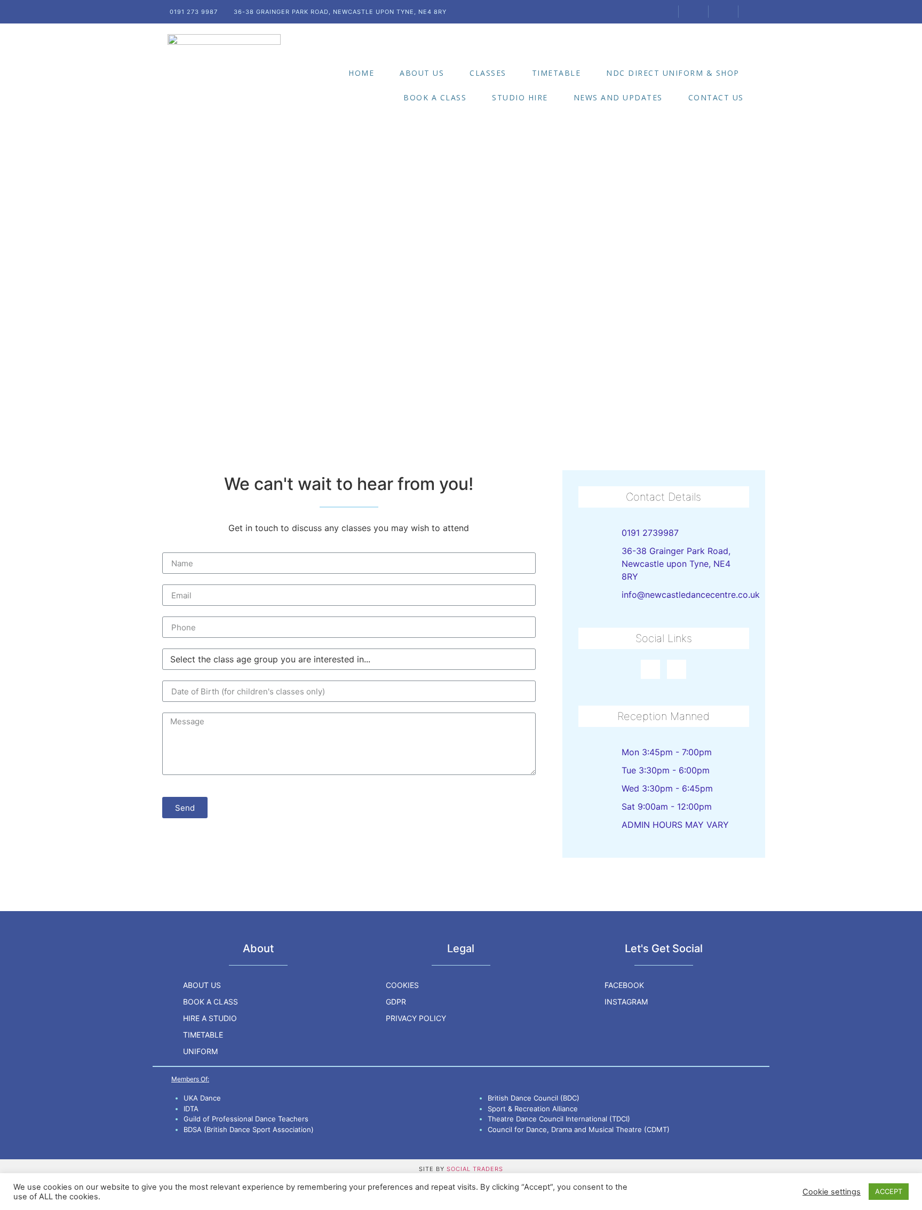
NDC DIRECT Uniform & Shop (673, 73)
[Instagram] (676, 669)
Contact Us (716, 97)
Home (361, 73)
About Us (422, 73)
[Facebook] (650, 669)
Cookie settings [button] (831, 1192)
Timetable (556, 73)
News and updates (618, 97)
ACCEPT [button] (888, 1191)
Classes (488, 73)
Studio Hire (520, 97)
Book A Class (434, 97)
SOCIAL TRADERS (475, 1169)
